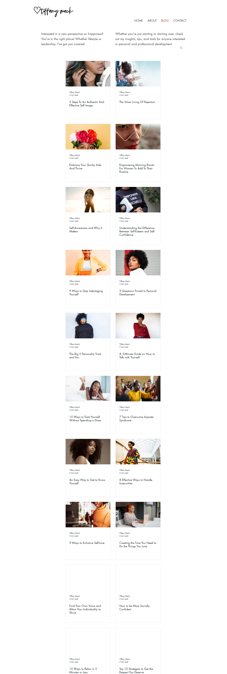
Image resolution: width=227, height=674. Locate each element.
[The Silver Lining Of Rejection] (138, 73)
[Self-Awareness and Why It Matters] (88, 199)
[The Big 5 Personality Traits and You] (88, 325)
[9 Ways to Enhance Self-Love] (88, 514)
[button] (181, 48)
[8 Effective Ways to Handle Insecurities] (138, 451)
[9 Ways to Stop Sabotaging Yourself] (88, 262)
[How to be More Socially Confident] (138, 577)
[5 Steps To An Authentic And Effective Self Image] (88, 73)
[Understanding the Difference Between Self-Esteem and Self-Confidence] (138, 199)
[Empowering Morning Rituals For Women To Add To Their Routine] (138, 136)
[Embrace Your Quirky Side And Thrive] (88, 136)
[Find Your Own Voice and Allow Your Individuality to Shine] (88, 577)
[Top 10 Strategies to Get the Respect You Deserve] (138, 640)
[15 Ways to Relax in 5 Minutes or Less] (88, 640)
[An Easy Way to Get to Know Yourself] (88, 451)
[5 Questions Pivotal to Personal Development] (138, 262)
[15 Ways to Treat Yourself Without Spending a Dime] (88, 388)
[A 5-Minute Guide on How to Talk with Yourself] (138, 325)
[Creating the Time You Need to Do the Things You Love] (138, 514)
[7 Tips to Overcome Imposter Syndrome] (138, 388)
